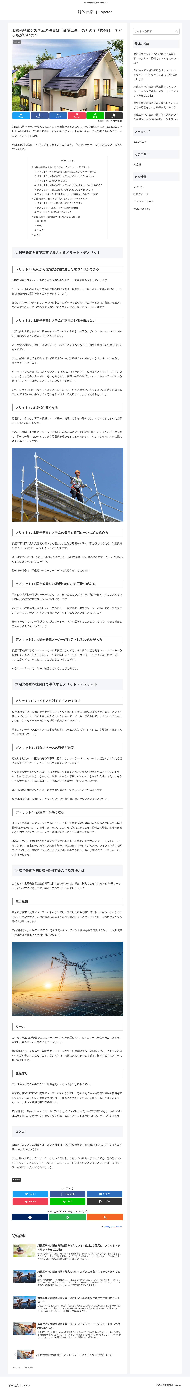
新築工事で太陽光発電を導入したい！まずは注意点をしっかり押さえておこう (155, 105)
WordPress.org (141, 208)
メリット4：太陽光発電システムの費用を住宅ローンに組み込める (70, 185)
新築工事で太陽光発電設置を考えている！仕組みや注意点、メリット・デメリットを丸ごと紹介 (155, 91)
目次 (63, 160)
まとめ (37, 234)
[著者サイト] (30, 1217)
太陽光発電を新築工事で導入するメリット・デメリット (62, 167)
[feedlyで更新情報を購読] (67, 1217)
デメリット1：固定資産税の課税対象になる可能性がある (65, 189)
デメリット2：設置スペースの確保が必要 (57, 207)
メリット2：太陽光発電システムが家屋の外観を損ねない (65, 176)
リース (40, 225)
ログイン (138, 187)
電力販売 (41, 221)
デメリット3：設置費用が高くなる (54, 212)
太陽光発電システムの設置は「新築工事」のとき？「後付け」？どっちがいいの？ (155, 58)
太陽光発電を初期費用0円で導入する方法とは (57, 216)
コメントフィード (143, 201)
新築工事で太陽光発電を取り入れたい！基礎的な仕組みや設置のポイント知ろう (155, 117)
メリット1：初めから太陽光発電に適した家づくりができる (66, 171)
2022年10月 (140, 141)
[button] (176, 31)
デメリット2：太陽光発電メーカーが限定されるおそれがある (67, 194)
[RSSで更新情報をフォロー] (105, 1217)
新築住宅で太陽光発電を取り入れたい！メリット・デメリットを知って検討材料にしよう (155, 75)
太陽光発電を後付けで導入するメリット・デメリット (60, 198)
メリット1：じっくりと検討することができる (60, 203)
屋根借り (41, 230)
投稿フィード (140, 194)
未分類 (17, 1180)
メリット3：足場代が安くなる (52, 180)
